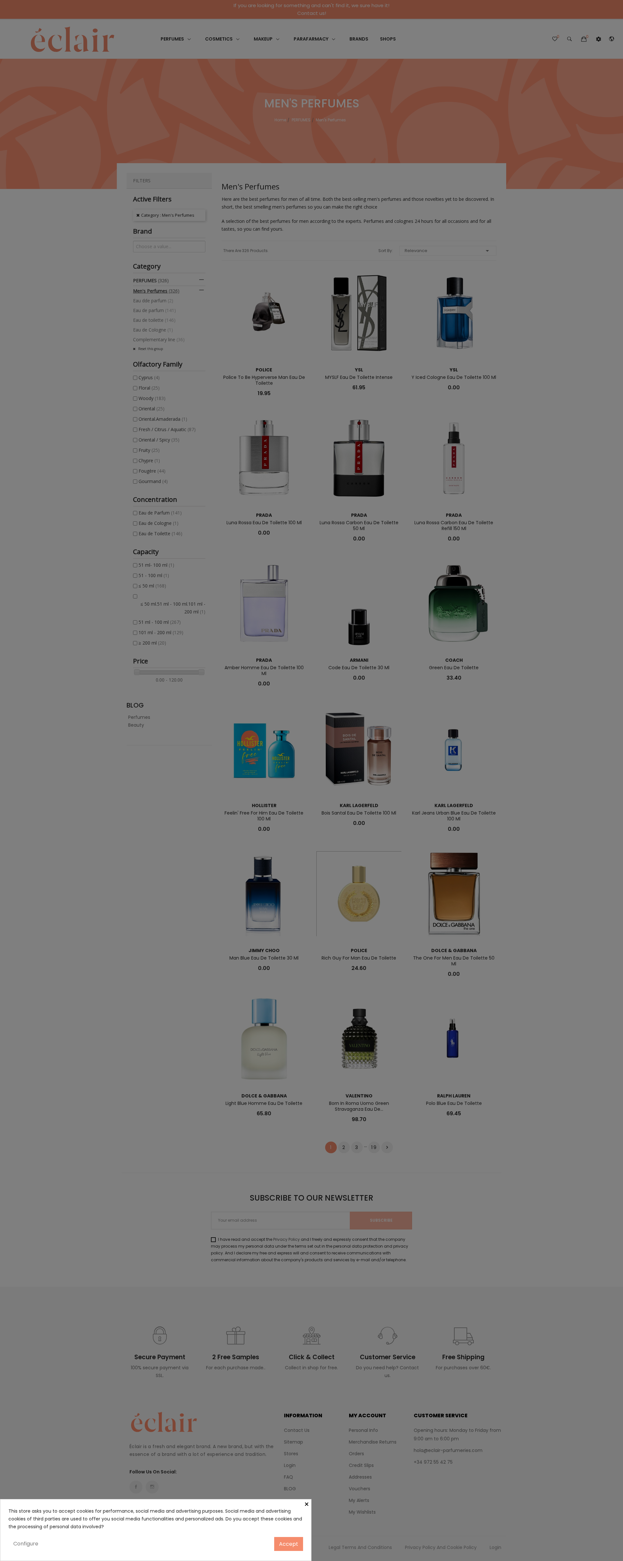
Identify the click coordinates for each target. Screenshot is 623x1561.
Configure (25, 1543)
